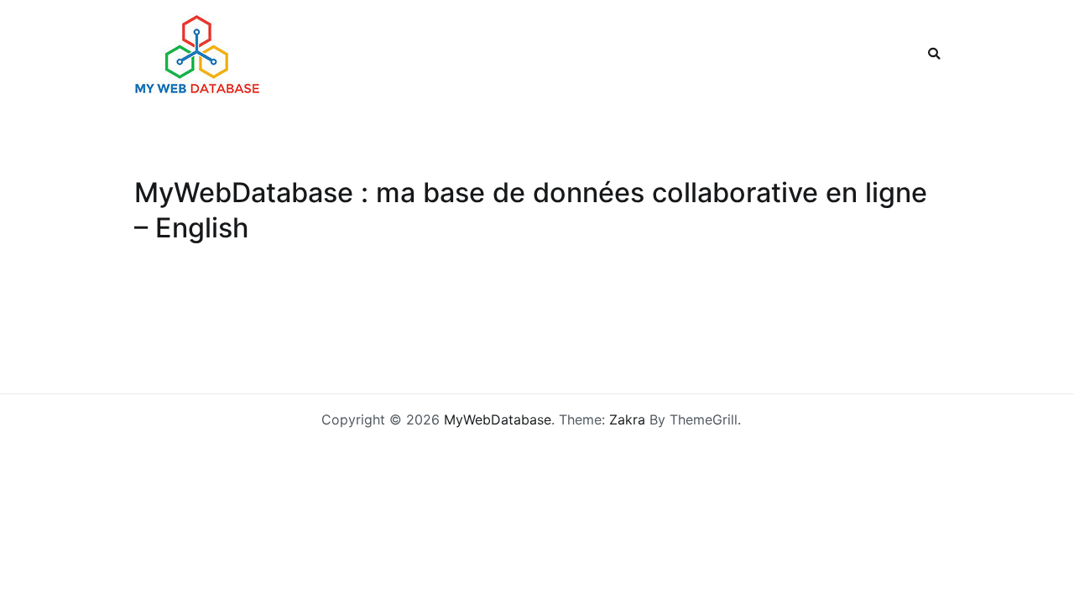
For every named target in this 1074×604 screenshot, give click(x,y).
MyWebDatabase (497, 419)
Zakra (627, 419)
